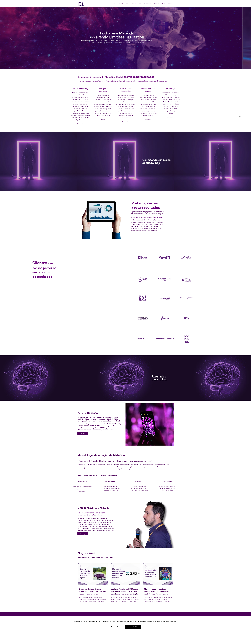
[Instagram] (240, 117)
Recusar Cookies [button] (117, 627)
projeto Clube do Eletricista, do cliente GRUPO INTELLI (183, 40)
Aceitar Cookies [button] (133, 627)
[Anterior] (11, 38)
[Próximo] (240, 38)
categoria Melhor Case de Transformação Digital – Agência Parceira (181, 42)
